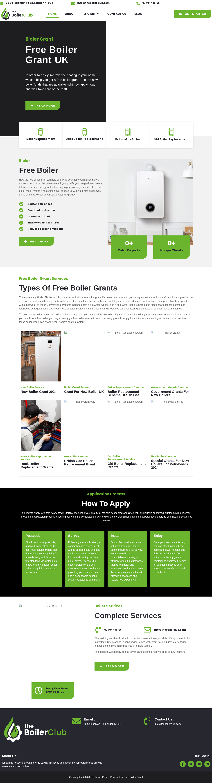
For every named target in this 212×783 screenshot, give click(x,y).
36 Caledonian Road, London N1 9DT (29, 3)
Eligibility (91, 14)
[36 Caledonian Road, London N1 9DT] (2, 3)
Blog (138, 14)
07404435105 (151, 3)
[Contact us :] (147, 721)
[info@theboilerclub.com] (73, 3)
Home (52, 14)
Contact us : (164, 719)
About (70, 14)
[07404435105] (138, 3)
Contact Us (116, 14)
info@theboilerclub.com (93, 3)
